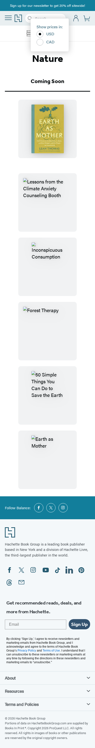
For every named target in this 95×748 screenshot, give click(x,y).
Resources (14, 691)
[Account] (76, 18)
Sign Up (79, 624)
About (10, 678)
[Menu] (8, 18)
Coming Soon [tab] (47, 81)
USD (50, 34)
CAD (50, 42)
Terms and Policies (22, 704)
